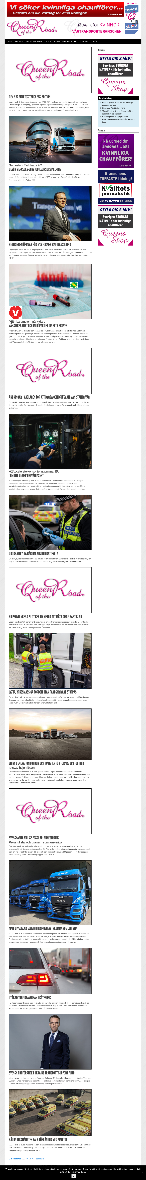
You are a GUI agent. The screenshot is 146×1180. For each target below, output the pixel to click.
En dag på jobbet (34, 42)
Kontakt (84, 42)
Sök (95, 42)
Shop (48, 42)
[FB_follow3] (131, 18)
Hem (10, 42)
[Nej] (142, 1172)
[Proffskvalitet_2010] (116, 186)
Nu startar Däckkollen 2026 (113, 108)
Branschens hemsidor (65, 42)
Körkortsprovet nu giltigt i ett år (115, 117)
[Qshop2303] (115, 74)
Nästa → (43, 1159)
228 (37, 1159)
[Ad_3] (116, 151)
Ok (74, 1176)
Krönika (19, 42)
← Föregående (15, 1159)
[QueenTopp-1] (65, 9)
